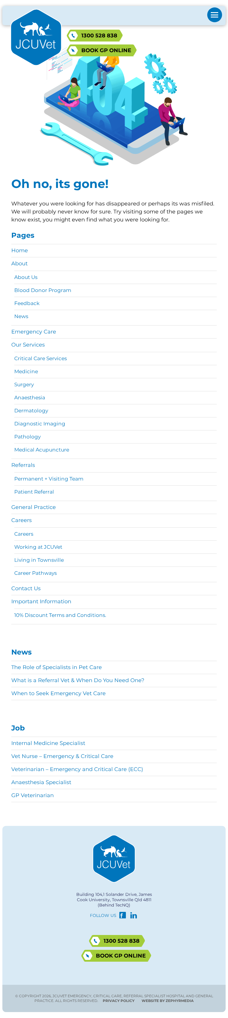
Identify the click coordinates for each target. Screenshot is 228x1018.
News (21, 316)
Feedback (26, 303)
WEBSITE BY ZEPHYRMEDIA (168, 1000)
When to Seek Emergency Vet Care (58, 693)
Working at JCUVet (38, 547)
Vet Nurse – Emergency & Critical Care (62, 756)
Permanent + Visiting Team (48, 479)
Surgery (24, 384)
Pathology (27, 437)
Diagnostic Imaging (39, 424)
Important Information (41, 601)
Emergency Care (33, 331)
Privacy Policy (118, 1000)
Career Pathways (35, 573)
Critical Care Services (40, 358)
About (19, 263)
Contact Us (26, 588)
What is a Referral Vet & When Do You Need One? (77, 680)
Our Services (28, 345)
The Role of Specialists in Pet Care (56, 667)
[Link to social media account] (122, 916)
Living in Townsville (39, 560)
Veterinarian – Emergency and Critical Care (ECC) (77, 769)
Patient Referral (34, 492)
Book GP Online (106, 50)
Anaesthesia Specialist (41, 782)
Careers (21, 520)
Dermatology (31, 411)
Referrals (23, 465)
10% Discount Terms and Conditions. (60, 615)
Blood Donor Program (42, 290)
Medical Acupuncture (41, 450)
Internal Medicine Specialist (48, 743)
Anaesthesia (29, 398)
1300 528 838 (99, 35)
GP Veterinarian (32, 795)
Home (19, 250)
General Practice (33, 507)
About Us (25, 277)
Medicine (26, 371)
